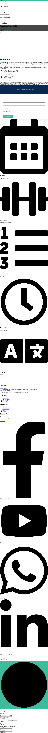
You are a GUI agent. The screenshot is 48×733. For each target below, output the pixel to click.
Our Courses (5, 400)
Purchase (4, 659)
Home (3, 29)
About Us (6, 4)
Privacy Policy (5, 409)
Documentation (6, 408)
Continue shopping (4, 14)
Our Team (4, 401)
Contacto (6, 6)
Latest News (5, 398)
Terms (4, 657)
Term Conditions (6, 399)
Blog (5, 5)
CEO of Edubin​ (3, 388)
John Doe (3, 385)
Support (4, 411)
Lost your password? (12, 720)
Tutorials (4, 406)
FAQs (3, 410)
